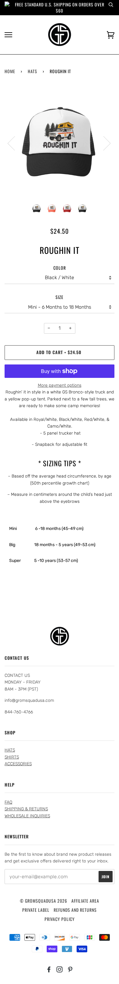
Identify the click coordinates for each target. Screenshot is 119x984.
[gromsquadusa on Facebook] (49, 970)
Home (10, 71)
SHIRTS (12, 757)
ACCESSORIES (18, 763)
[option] (59, 143)
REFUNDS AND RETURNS (75, 910)
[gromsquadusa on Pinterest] (70, 970)
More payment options (59, 385)
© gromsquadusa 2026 (43, 900)
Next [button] (103, 143)
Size (59, 297)
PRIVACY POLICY (60, 919)
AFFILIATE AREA (85, 900)
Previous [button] (15, 143)
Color (59, 268)
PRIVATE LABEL (35, 910)
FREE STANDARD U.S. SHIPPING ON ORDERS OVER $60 (59, 7)
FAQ (8, 802)
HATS (32, 71)
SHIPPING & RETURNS (26, 809)
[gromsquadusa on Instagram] (59, 970)
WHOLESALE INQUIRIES (27, 816)
